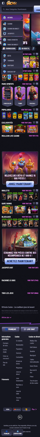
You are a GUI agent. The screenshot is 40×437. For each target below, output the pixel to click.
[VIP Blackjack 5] (31, 223)
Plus (33, 409)
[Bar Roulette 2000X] (36, 196)
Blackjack (33, 355)
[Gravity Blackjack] (25, 223)
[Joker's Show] (32, 210)
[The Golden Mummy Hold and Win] (31, 77)
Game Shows (34, 366)
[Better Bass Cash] (30, 115)
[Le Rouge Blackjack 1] (36, 223)
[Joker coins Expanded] (36, 77)
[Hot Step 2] (25, 77)
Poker (31, 377)
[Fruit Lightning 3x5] (25, 116)
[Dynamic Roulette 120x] (25, 196)
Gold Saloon (33, 347)
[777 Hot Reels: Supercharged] (36, 115)
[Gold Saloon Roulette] (31, 197)
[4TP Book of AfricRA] (32, 129)
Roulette (32, 351)
